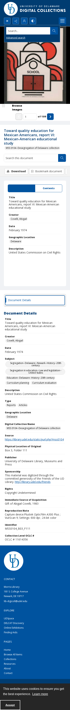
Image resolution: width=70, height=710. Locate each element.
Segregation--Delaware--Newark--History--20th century (35, 364)
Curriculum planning (18, 382)
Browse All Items (13, 654)
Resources (9, 663)
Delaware (16, 241)
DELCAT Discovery (14, 623)
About (7, 668)
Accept (10, 705)
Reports (11, 405)
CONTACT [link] (9, 579)
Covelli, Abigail (19, 219)
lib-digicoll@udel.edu (15, 601)
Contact (8, 673)
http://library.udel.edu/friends (33, 482)
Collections (10, 659)
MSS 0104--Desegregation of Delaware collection (32, 148)
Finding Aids (10, 632)
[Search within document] (62, 158)
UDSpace (9, 618)
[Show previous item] (19, 116)
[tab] (21, 188)
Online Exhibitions (14, 627)
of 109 (42, 116)
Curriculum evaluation (44, 382)
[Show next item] (50, 116)
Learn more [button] (40, 694)
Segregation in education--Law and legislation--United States (35, 371)
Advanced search (15, 37)
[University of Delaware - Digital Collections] (35, 9)
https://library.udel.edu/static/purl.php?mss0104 (34, 439)
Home (7, 649)
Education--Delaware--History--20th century (30, 377)
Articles (23, 405)
